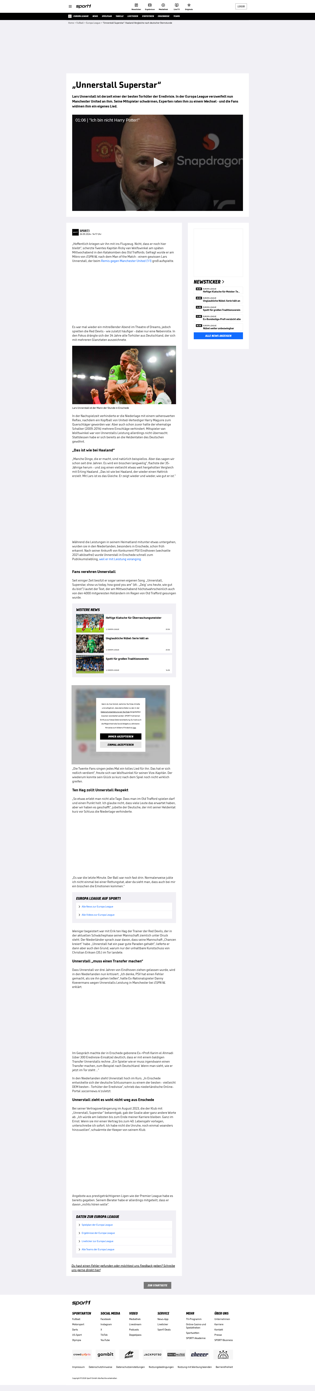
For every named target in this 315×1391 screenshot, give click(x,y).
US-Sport (77, 1334)
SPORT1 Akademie (196, 1338)
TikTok (104, 1334)
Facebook (106, 1319)
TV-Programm (194, 1319)
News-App (163, 1319)
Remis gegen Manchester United (123, 261)
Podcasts (134, 1329)
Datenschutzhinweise (100, 1367)
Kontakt (218, 1329)
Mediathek (135, 1319)
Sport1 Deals (164, 1329)
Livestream (135, 1324)
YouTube (105, 1340)
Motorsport (78, 1324)
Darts (75, 1329)
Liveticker (163, 1324)
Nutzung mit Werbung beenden (195, 1367)
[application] (157, 163)
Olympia (76, 1340)
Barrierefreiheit (224, 1367)
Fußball (76, 1319)
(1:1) (149, 261)
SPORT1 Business (223, 1340)
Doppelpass (135, 1334)
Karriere (218, 1324)
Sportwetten (192, 1332)
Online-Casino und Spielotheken (196, 1326)
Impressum (78, 1367)
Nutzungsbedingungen (161, 1367)
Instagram (106, 1324)
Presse (218, 1334)
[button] (157, 162)
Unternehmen (222, 1319)
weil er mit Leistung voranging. (120, 559)
